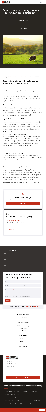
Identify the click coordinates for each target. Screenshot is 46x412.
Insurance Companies (23, 333)
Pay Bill (23, 343)
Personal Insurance (23, 317)
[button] (42, 2)
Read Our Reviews (23, 331)
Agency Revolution (25, 400)
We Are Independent (23, 335)
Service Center (23, 341)
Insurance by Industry (23, 76)
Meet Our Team (23, 330)
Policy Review (23, 344)
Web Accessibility (23, 346)
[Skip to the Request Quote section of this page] (22, 20)
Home (4, 76)
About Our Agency (23, 328)
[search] (38, 2)
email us (35, 306)
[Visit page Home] (6, 2)
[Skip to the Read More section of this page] (22, 28)
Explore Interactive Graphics (23, 322)
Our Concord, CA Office (13, 220)
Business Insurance (11, 76)
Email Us (10, 231)
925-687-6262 (11, 229)
